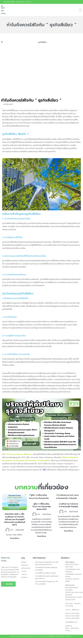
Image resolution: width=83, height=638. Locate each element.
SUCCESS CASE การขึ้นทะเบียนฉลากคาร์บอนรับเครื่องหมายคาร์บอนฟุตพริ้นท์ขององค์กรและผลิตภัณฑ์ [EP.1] (14, 519)
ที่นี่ (44, 469)
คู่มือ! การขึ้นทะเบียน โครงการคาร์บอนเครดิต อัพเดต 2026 (41, 506)
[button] (80, 10)
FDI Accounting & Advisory (19, 454)
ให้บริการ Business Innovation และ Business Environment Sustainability (40, 459)
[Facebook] (81, 2)
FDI (12, 530)
